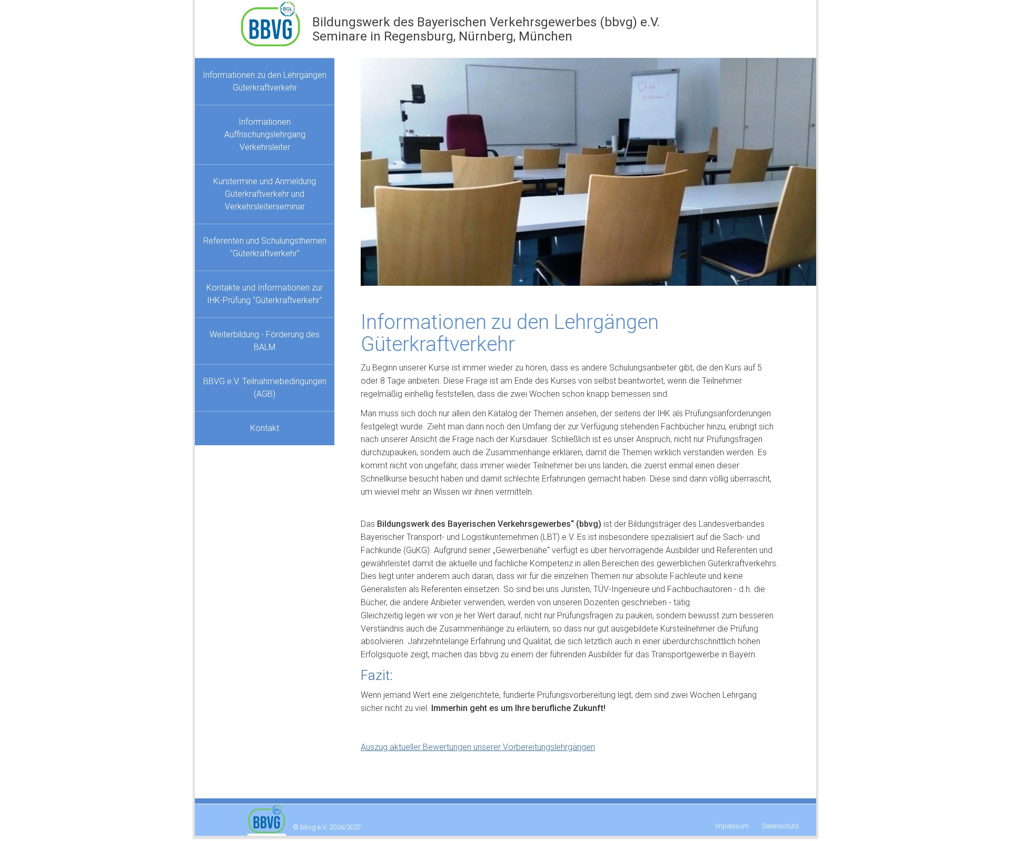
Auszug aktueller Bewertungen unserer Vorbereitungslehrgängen (478, 747)
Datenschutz (780, 826)
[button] (387, 172)
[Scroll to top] (987, 817)
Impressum (732, 826)
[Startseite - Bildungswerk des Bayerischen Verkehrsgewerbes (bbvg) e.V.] (276, 21)
